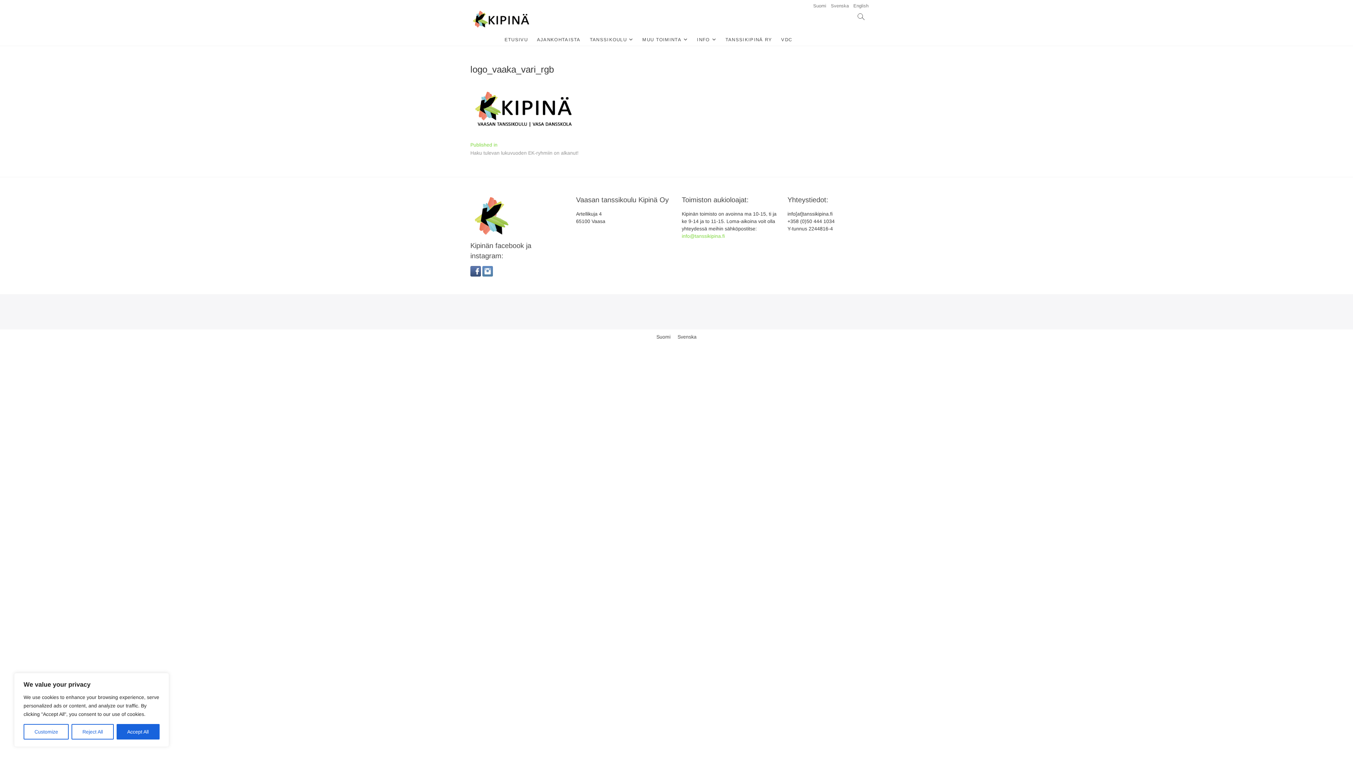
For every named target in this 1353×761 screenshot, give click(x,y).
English (861, 5)
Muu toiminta (661, 39)
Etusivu (516, 39)
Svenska (840, 5)
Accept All (138, 732)
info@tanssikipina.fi (703, 236)
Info (703, 39)
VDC (786, 39)
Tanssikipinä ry (748, 39)
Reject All (92, 732)
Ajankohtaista (559, 39)
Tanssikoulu (608, 39)
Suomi (819, 5)
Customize (46, 732)
